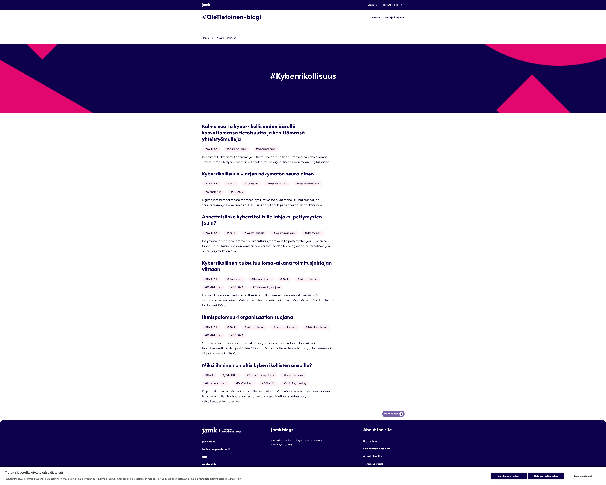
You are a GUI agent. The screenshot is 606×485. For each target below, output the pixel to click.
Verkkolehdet (209, 464)
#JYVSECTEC (230, 375)
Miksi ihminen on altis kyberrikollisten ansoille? (257, 365)
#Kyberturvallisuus (284, 233)
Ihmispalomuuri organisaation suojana (247, 317)
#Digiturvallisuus (236, 149)
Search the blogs (390, 5)
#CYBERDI (211, 149)
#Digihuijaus (234, 279)
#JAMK (231, 184)
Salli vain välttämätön (546, 476)
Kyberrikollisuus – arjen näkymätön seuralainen (258, 174)
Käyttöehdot (370, 441)
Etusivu (376, 18)
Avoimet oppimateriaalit (216, 449)
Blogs (371, 5)
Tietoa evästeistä (373, 464)
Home (205, 38)
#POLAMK (237, 192)
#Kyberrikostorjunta (307, 184)
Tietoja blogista (394, 18)
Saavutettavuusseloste (376, 449)
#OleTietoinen (213, 192)
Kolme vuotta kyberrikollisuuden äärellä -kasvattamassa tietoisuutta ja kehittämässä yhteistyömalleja (253, 133)
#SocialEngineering (294, 383)
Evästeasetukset (583, 476)
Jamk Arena (208, 442)
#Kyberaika (251, 184)
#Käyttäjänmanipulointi (260, 375)
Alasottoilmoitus (372, 456)
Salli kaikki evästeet (508, 476)
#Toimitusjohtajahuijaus (266, 287)
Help (204, 457)
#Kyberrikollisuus (265, 149)
